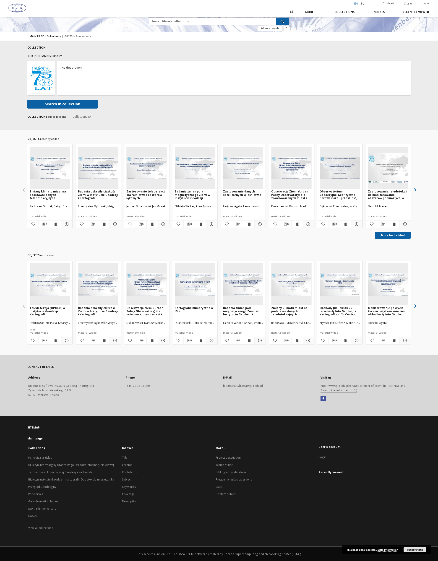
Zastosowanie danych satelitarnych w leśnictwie (242, 193)
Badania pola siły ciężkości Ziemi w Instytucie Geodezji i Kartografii (98, 195)
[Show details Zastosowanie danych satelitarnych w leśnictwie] (259, 224)
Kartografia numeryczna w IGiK (194, 309)
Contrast (388, 3)
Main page (35, 438)
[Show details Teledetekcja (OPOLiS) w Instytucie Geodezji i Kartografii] (65, 340)
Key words (129, 487)
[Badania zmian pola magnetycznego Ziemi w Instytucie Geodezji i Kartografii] (195, 168)
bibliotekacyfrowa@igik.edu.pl (243, 386)
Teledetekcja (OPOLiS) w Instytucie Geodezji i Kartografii (47, 311)
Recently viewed (415, 12)
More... (311, 12)
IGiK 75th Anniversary (42, 509)
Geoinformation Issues (43, 501)
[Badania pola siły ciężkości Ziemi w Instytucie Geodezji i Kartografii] (98, 168)
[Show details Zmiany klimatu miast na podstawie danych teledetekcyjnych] (65, 224)
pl (362, 3)
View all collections (40, 528)
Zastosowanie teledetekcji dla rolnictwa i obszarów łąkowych (146, 195)
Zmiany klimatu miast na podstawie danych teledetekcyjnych (48, 195)
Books (32, 516)
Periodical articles (40, 458)
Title (125, 458)
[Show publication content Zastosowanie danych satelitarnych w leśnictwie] (248, 224)
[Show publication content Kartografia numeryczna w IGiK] (200, 340)
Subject (127, 479)
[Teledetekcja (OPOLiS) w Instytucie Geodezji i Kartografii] (50, 284)
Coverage (128, 494)
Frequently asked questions (234, 479)
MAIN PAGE (37, 36)
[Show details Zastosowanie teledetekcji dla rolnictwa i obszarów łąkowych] (162, 224)
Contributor (130, 472)
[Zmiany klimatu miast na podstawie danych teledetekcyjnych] (50, 168)
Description (129, 501)
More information (388, 549)
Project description (228, 458)
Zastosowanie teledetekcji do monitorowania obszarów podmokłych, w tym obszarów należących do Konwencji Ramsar (387, 195)
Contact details (225, 494)
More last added (393, 235)
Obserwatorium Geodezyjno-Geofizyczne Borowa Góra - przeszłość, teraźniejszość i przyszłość (339, 195)
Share (408, 3)
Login (425, 3)
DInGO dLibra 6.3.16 (180, 554)
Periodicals (35, 494)
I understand (415, 550)
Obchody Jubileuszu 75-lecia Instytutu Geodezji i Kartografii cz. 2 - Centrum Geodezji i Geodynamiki (339, 311)
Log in (322, 457)
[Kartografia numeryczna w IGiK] (195, 284)
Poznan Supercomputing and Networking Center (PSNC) (262, 554)
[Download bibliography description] (44, 224)
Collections (344, 12)
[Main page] (291, 12)
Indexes (379, 12)
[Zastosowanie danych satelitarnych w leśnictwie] (243, 168)
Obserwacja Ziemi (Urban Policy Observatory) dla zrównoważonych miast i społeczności (289, 195)
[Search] (282, 21)
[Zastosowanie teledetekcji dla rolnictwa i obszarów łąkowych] (147, 168)
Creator (127, 465)
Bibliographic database (231, 472)
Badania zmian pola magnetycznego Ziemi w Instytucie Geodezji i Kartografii (192, 195)
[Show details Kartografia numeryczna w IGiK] (211, 340)
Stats (219, 487)
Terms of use (224, 465)
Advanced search (270, 28)
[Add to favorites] (32, 224)
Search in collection (62, 104)
